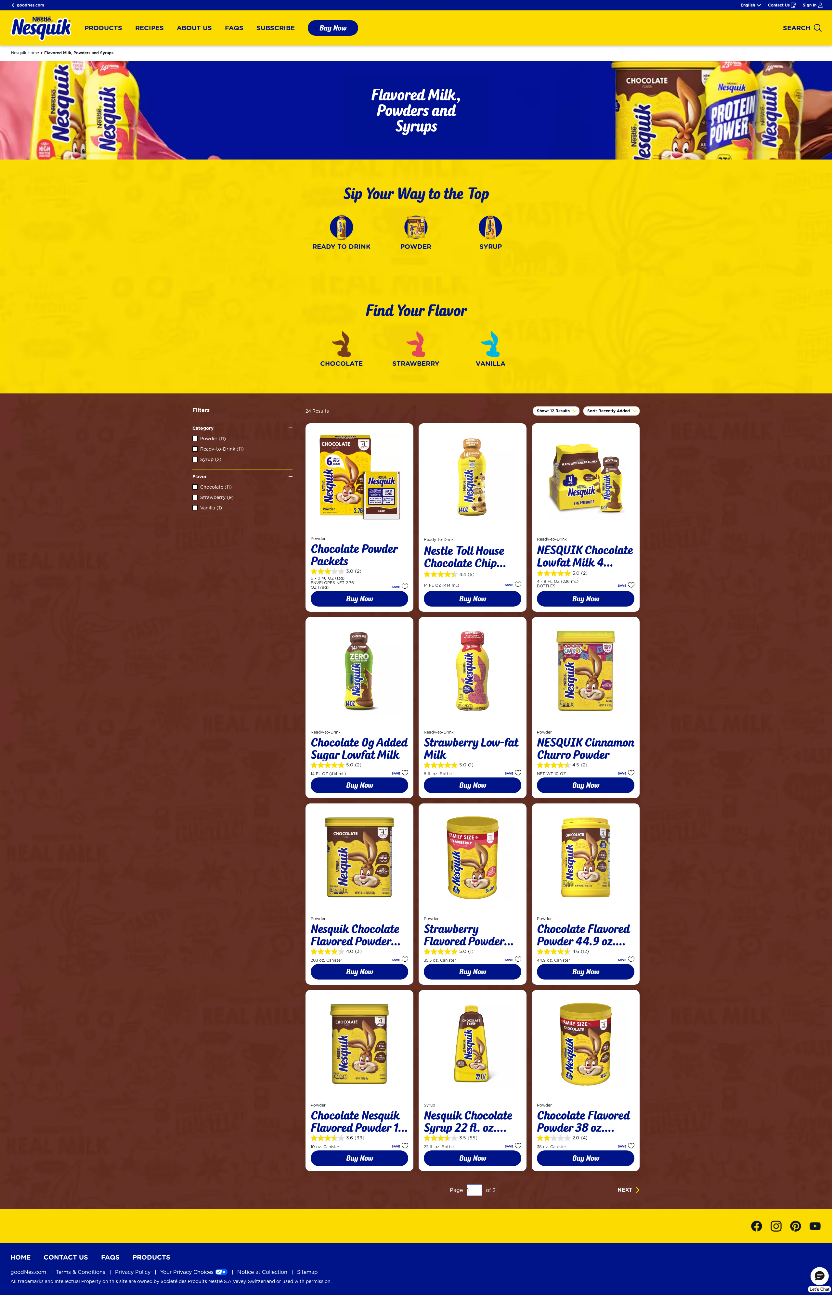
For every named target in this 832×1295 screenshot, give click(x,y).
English (748, 5)
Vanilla (211, 507)
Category (203, 428)
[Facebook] (760, 1226)
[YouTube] (815, 1226)
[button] (398, 586)
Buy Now (332, 27)
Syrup (210, 459)
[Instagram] (779, 1226)
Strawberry (217, 497)
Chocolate (216, 487)
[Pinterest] (799, 1226)
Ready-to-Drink (222, 449)
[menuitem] (103, 28)
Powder (213, 438)
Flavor (199, 476)
